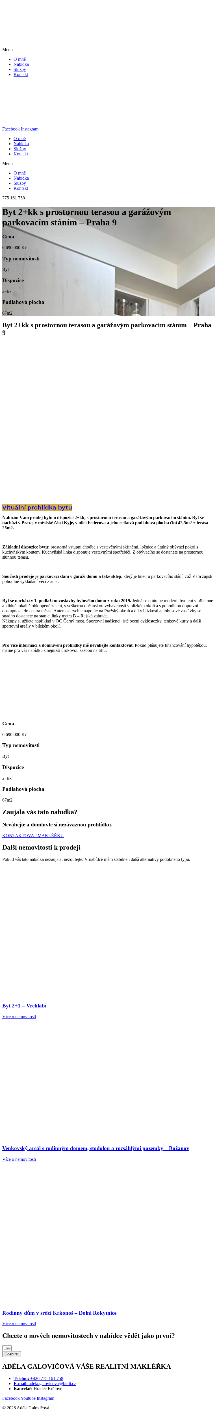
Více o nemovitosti (19, 1016)
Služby (20, 69)
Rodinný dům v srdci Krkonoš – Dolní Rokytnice (59, 1313)
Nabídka (21, 64)
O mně (20, 59)
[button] (108, 49)
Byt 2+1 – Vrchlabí (24, 1006)
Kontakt (21, 74)
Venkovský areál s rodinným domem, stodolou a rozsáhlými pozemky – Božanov (95, 1148)
